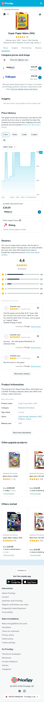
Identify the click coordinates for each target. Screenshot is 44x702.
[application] (22, 175)
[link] (22, 316)
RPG (40, 416)
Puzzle (28, 419)
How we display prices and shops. (24, 89)
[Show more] (3, 68)
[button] (5, 14)
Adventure (33, 416)
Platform (21, 419)
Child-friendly (23, 416)
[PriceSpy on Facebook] (19, 691)
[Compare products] (40, 14)
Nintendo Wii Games (11, 9)
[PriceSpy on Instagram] (24, 691)
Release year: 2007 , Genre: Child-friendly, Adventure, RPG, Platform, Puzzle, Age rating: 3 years (22, 41)
